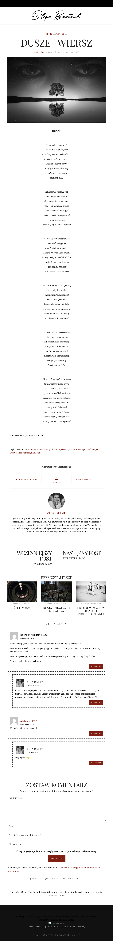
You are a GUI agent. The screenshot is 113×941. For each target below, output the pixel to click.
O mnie (37, 927)
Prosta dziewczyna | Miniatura (57, 609)
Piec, (20, 453)
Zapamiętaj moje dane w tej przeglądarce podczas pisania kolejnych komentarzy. (57, 851)
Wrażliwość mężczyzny (39, 449)
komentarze (57, 479)
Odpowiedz (96, 666)
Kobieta (73, 449)
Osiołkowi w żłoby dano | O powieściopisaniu (91, 611)
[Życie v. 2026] (22, 591)
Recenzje (73, 927)
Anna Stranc (30, 720)
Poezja (57, 927)
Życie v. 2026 (22, 608)
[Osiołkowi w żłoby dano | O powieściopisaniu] (91, 591)
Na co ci (64, 449)
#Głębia (85, 479)
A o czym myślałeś (86, 449)
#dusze (78, 479)
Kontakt (65, 927)
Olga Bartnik (42, 52)
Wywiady (81, 927)
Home (30, 927)
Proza (50, 927)
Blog (44, 927)
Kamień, (27, 453)
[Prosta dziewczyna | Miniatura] (56, 591)
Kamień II (36, 453)
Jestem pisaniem (56, 34)
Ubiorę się (55, 449)
